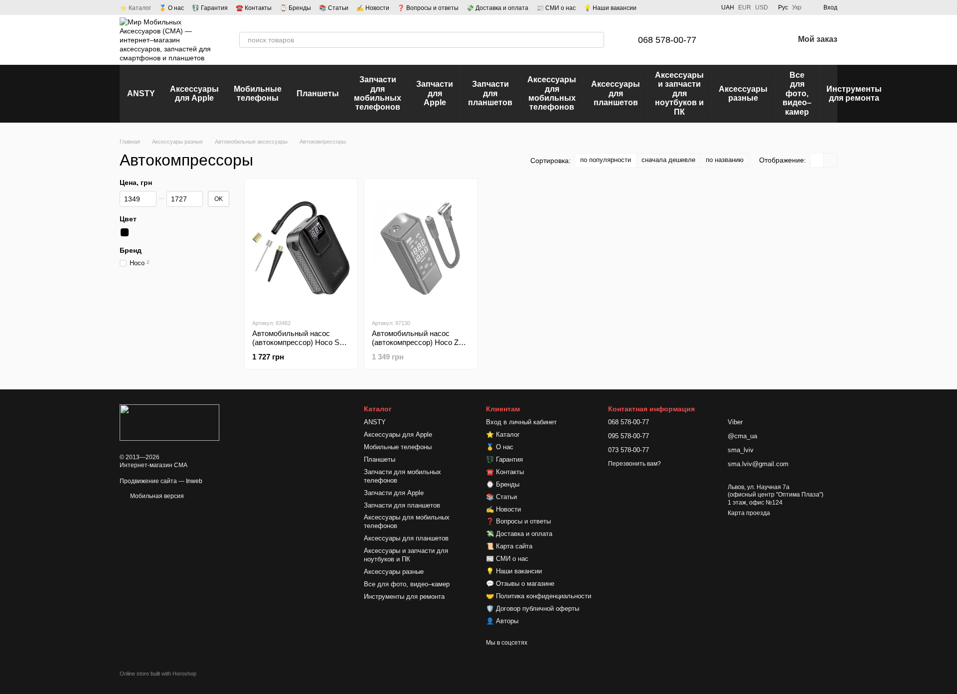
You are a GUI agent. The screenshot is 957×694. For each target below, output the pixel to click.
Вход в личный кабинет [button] (521, 422)
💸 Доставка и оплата (497, 7)
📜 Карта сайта (509, 546)
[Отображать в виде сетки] (817, 160)
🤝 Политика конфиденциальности (538, 596)
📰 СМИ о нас (556, 7)
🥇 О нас (171, 7)
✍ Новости (372, 7)
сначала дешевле (668, 160)
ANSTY (141, 93)
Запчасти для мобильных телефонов (377, 93)
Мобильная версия (156, 496)
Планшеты (318, 93)
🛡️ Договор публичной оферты (532, 608)
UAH (727, 7)
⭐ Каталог (135, 7)
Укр (796, 7)
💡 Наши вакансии (610, 7)
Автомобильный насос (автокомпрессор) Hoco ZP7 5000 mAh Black (420, 342)
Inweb (194, 481)
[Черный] (125, 232)
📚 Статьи (333, 7)
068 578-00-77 (667, 39)
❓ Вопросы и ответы (428, 7)
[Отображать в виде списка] (830, 160)
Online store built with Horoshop (158, 674)
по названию (725, 160)
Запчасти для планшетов (490, 93)
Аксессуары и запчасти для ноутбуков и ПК (679, 93)
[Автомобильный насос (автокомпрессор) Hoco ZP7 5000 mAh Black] (421, 248)
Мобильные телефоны (258, 93)
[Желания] (760, 40)
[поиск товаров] (596, 40)
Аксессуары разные (743, 93)
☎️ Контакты (254, 7)
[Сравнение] (734, 40)
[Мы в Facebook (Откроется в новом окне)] (669, 7)
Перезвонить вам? (634, 463)
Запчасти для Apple (434, 93)
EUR (744, 7)
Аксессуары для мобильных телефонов (551, 93)
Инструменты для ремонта (854, 93)
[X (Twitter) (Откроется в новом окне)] (705, 7)
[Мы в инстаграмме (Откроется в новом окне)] (693, 7)
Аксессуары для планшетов (615, 93)
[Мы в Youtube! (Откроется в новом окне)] (681, 7)
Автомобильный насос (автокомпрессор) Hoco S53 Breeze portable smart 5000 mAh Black (299, 346)
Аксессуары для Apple (194, 93)
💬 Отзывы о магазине (520, 583)
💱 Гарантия (210, 7)
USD (761, 7)
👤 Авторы (502, 621)
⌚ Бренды (295, 7)
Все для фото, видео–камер (797, 93)
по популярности (605, 160)
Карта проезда (749, 513)
